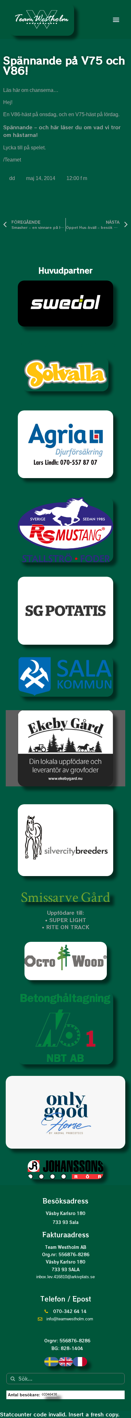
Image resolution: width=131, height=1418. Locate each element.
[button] (116, 19)
